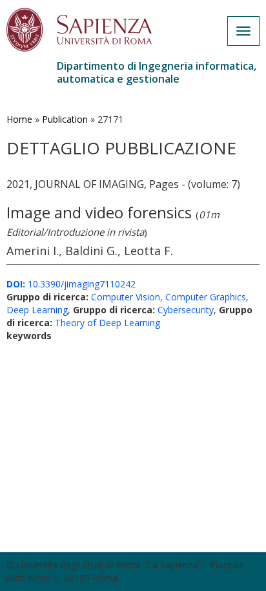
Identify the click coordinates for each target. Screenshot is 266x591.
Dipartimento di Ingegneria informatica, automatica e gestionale (156, 72)
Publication (65, 119)
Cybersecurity (186, 310)
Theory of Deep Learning (107, 322)
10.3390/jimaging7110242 (71, 284)
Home (19, 119)
